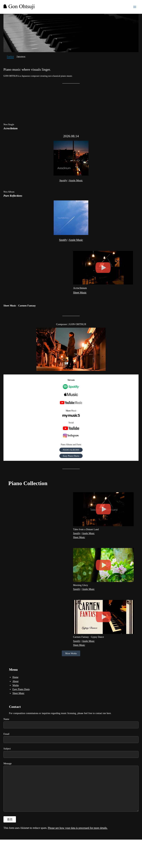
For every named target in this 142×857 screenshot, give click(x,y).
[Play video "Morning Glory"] (103, 565)
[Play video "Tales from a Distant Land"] (103, 509)
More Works (71, 653)
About (15, 681)
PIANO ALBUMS (71, 450)
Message (7, 763)
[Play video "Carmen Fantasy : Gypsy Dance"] (103, 617)
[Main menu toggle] (135, 7)
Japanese (20, 56)
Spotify (63, 180)
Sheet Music (80, 292)
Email (6, 734)
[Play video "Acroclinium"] (103, 268)
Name (6, 719)
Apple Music (76, 180)
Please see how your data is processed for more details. (78, 827)
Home (15, 677)
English (10, 56)
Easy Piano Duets (71, 456)
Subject (7, 748)
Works (15, 685)
